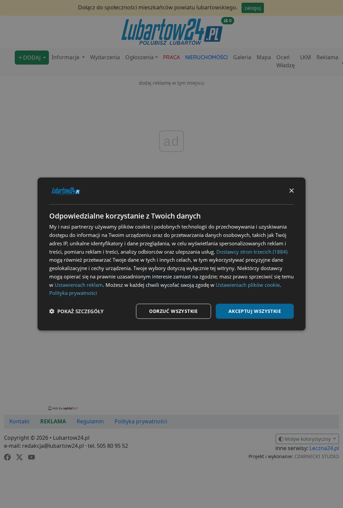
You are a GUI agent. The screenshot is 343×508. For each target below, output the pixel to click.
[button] (76, 311)
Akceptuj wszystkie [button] (254, 311)
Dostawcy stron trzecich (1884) (251, 251)
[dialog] (171, 254)
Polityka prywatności (73, 292)
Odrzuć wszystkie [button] (173, 311)
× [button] (291, 190)
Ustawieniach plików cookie (248, 284)
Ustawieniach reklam (79, 284)
